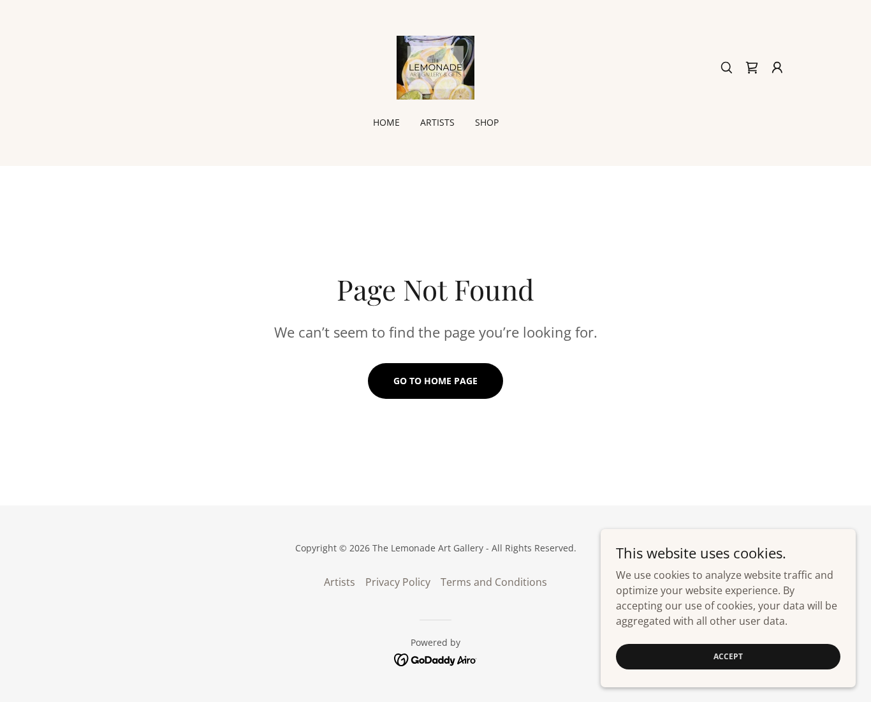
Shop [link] (487, 122)
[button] (777, 67)
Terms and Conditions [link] (494, 582)
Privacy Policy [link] (397, 582)
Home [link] (386, 122)
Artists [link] (437, 122)
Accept (728, 656)
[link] (435, 66)
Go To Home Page (435, 381)
